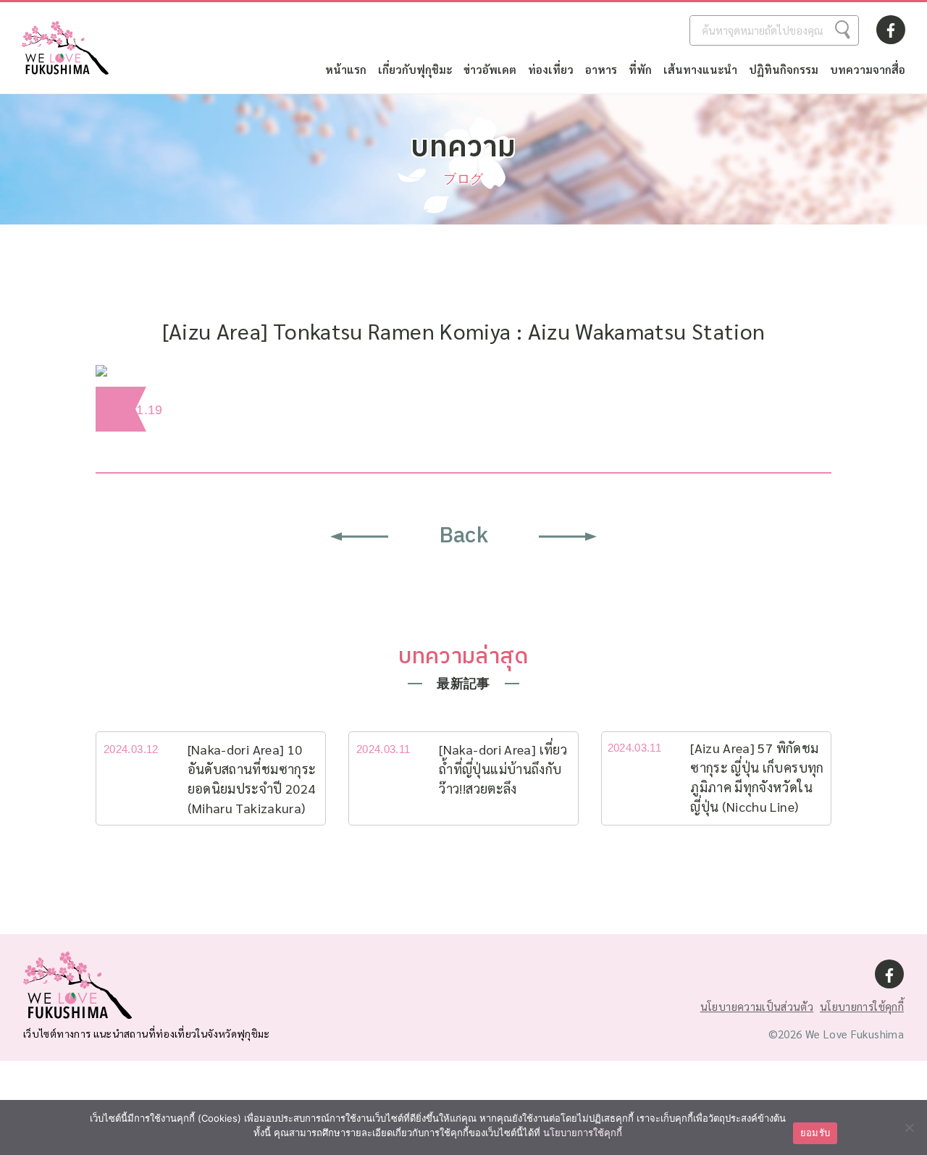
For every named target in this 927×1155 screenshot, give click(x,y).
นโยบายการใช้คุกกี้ (862, 1006)
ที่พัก (640, 69)
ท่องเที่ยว (551, 69)
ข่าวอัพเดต (490, 69)
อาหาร (601, 69)
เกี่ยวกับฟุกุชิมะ (415, 69)
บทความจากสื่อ (867, 69)
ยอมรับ (815, 1132)
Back (463, 536)
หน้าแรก (345, 69)
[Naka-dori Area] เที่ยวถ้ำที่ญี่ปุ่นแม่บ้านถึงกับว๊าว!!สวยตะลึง (503, 769)
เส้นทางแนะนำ (700, 69)
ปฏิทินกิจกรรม (783, 69)
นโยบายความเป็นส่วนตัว (756, 1006)
